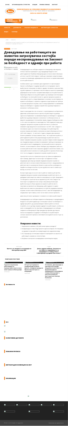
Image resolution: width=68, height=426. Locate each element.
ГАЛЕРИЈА (14, 31)
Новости (7, 48)
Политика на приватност (56, 423)
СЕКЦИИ (34, 4)
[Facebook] (59, 1)
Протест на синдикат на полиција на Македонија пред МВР (19, 248)
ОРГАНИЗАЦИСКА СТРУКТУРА (21, 4)
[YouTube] (62, 1)
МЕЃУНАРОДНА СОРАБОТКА (49, 27)
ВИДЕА (6, 31)
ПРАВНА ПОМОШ (45, 4)
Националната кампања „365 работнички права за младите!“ (39, 226)
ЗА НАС (7, 4)
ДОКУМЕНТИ (17, 27)
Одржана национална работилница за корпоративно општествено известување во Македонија (13, 267)
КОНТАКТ (55, 4)
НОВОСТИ (7, 27)
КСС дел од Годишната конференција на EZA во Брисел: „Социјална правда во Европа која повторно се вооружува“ (34, 268)
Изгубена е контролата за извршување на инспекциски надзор (39, 238)
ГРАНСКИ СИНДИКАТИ (31, 27)
